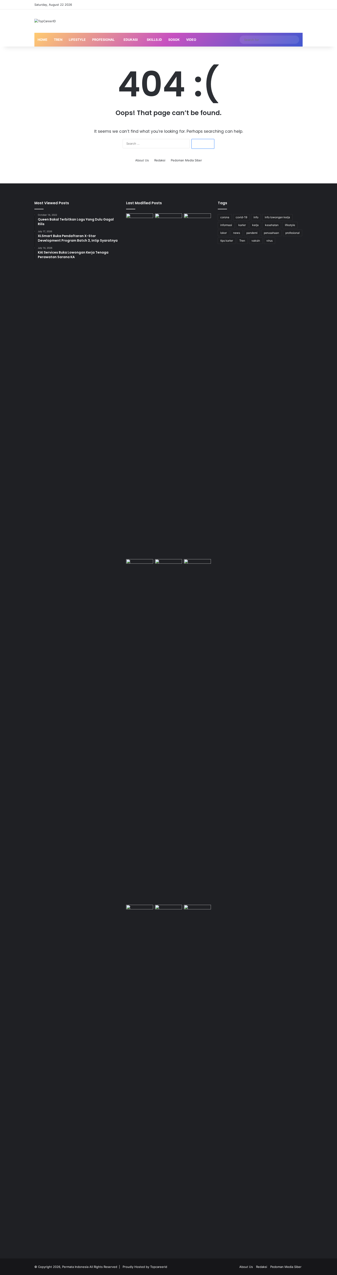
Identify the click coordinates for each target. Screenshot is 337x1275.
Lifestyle (77, 39)
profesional (292, 233)
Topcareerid (158, 1267)
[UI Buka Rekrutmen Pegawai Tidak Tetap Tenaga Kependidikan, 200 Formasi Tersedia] (139, 385)
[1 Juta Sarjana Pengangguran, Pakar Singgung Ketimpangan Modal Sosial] (197, 1077)
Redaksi (159, 160)
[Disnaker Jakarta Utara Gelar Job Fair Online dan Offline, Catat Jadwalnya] (168, 221)
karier (242, 225)
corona (224, 217)
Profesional (103, 39)
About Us (142, 160)
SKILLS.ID (154, 39)
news (236, 233)
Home (42, 39)
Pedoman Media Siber (186, 160)
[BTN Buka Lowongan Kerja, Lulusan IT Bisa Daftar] (197, 385)
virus (269, 240)
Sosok (174, 39)
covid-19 (241, 217)
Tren (58, 39)
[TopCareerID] (45, 21)
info (256, 217)
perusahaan (271, 233)
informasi (226, 225)
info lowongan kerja (277, 217)
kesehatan (272, 225)
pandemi (251, 233)
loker (223, 233)
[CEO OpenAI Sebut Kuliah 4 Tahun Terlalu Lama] (168, 731)
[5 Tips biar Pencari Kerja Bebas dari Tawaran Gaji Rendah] (139, 1077)
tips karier (226, 240)
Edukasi (131, 39)
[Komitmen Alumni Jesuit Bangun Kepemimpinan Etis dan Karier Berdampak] (139, 566)
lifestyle (290, 225)
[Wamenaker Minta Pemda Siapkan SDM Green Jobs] (168, 912)
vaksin (255, 240)
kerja (255, 225)
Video (191, 39)
